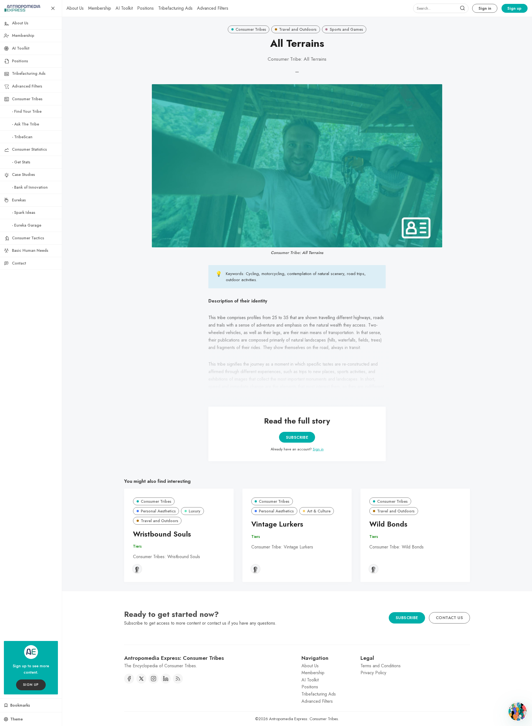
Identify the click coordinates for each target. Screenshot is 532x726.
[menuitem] (75, 8)
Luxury (194, 511)
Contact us (449, 617)
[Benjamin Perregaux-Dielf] (137, 569)
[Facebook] (129, 679)
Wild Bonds (388, 524)
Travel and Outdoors (297, 29)
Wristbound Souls (162, 534)
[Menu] (52, 8)
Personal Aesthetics (158, 511)
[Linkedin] (166, 679)
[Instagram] (153, 679)
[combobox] (441, 8)
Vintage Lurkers (277, 524)
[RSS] (178, 679)
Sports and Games (346, 29)
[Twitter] (141, 679)
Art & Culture (319, 511)
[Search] (462, 8)
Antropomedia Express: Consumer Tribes (303, 719)
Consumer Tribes (251, 29)
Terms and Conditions (380, 666)
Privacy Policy (373, 672)
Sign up (514, 8)
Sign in (485, 8)
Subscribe (297, 437)
